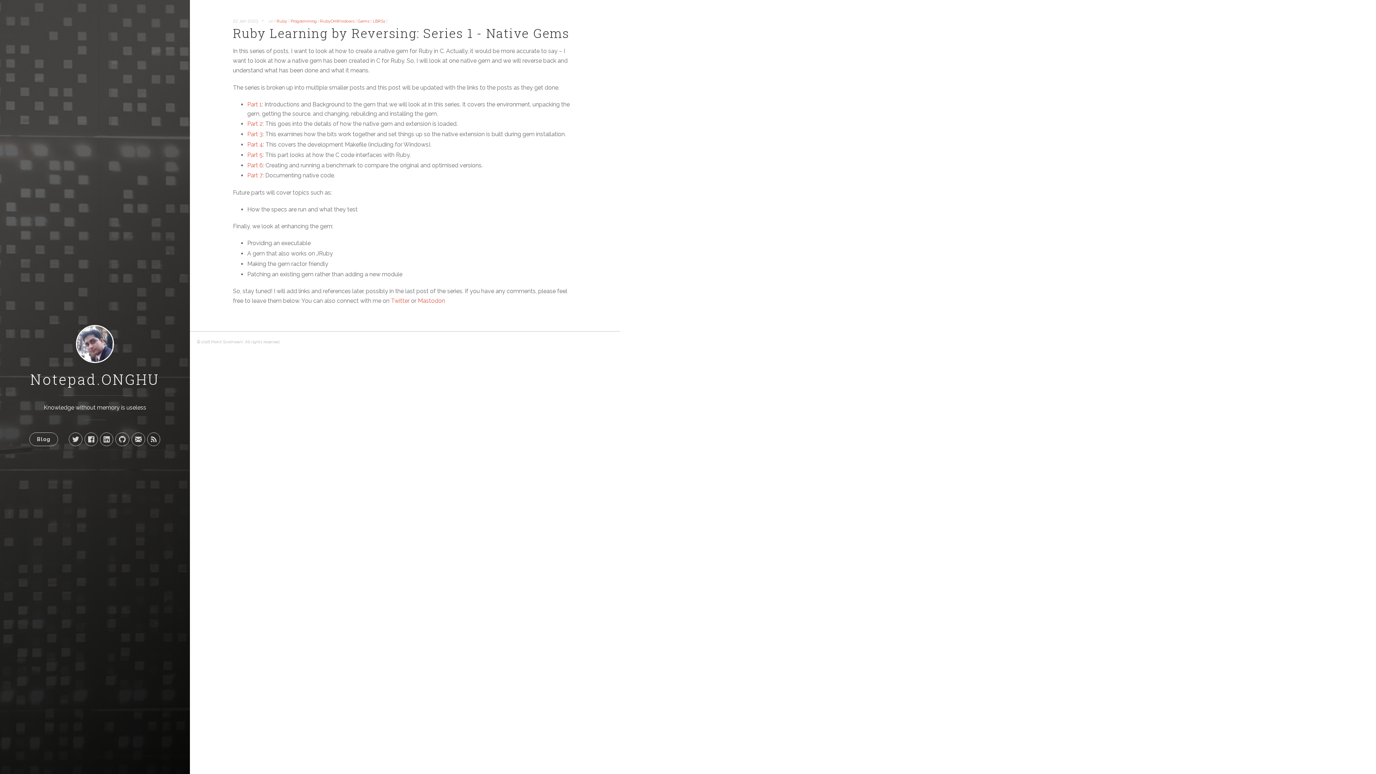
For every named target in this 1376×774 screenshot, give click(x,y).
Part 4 (255, 144)
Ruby (282, 21)
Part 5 (255, 155)
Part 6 (255, 165)
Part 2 (255, 123)
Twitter (400, 300)
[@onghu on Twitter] (75, 439)
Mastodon (431, 300)
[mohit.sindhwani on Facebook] (91, 439)
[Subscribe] (153, 439)
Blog (44, 439)
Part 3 (255, 134)
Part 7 (255, 175)
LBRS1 (379, 21)
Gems (363, 21)
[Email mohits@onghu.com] (138, 439)
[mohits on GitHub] (122, 439)
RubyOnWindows (337, 21)
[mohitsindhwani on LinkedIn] (106, 439)
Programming (304, 21)
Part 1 (254, 104)
